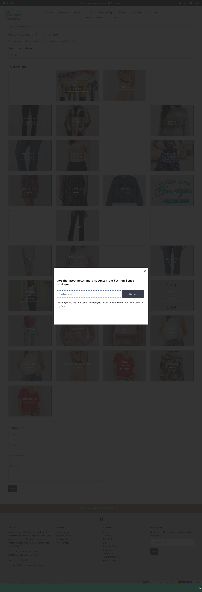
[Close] (144, 271)
